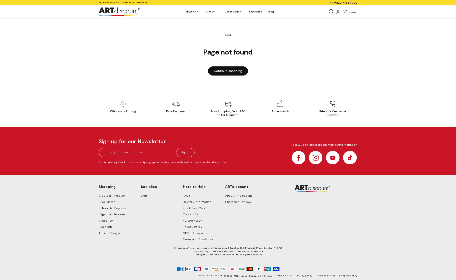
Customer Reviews (238, 202)
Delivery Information (197, 202)
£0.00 (352, 12)
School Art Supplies (112, 208)
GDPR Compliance (195, 233)
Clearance (106, 220)
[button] (190, 11)
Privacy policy (304, 275)
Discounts (106, 227)
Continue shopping (228, 71)
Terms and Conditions (198, 239)
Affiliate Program (110, 233)
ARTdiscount (241, 275)
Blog (144, 196)
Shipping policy (348, 275)
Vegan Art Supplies (112, 214)
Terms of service (325, 275)
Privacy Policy (192, 227)
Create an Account (112, 196)
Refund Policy (192, 220)
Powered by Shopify (260, 275)
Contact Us (127, 2)
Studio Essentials (109, 2)
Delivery (142, 2)
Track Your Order (195, 208)
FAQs (186, 196)
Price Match (107, 202)
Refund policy (284, 275)
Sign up (185, 152)
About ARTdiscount (238, 196)
